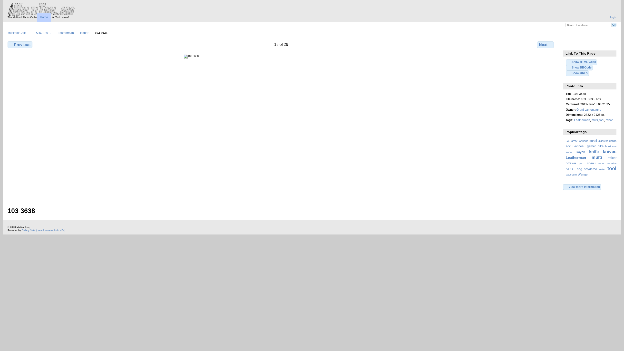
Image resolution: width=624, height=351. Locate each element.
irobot (569, 152)
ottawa (571, 163)
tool (601, 120)
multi (595, 120)
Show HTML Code (584, 61)
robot (601, 163)
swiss (602, 169)
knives (609, 151)
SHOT (570, 169)
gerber (591, 146)
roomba (611, 163)
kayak (580, 152)
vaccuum (571, 174)
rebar (609, 120)
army (574, 140)
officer (612, 158)
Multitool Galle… (18, 32)
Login (613, 17)
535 (568, 140)
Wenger (583, 174)
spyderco (590, 169)
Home (44, 17)
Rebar (84, 32)
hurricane (610, 146)
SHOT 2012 (43, 32)
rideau (591, 163)
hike (601, 146)
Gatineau (579, 146)
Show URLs (580, 73)
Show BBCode (582, 67)
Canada (583, 140)
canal (593, 141)
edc (568, 146)
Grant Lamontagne (588, 109)
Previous (22, 45)
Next (543, 45)
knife (594, 151)
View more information (584, 186)
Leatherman (66, 32)
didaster (603, 140)
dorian (612, 140)
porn (581, 163)
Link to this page (568, 44)
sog (579, 169)
